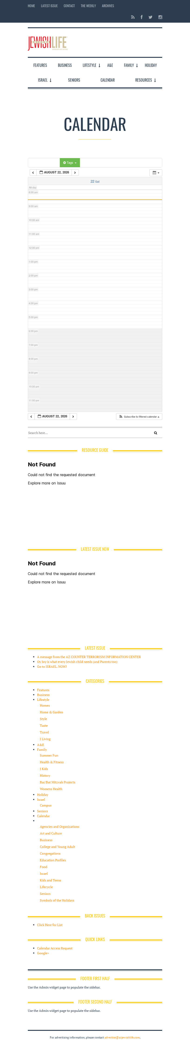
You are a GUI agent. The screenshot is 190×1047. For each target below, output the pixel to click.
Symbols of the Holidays (57, 900)
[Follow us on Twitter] (150, 17)
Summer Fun (49, 755)
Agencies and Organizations (59, 826)
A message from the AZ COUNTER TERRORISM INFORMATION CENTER (89, 657)
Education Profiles (53, 860)
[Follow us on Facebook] (141, 17)
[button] (139, 416)
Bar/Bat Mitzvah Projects (57, 782)
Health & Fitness (52, 762)
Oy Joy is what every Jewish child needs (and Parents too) (77, 661)
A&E (110, 65)
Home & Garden (51, 712)
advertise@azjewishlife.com (122, 1037)
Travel (44, 732)
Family (129, 65)
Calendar (108, 80)
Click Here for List (50, 925)
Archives (108, 5)
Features (40, 65)
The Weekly (88, 5)
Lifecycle (46, 887)
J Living (45, 739)
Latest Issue (49, 5)
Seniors (74, 80)
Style (43, 719)
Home (31, 5)
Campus (45, 805)
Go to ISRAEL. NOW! (52, 666)
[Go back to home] (48, 42)
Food (43, 867)
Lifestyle (89, 65)
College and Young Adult (57, 846)
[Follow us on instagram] (159, 17)
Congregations (50, 853)
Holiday (151, 65)
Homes (45, 705)
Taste (44, 725)
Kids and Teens (50, 880)
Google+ (43, 953)
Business (65, 65)
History (45, 775)
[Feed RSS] (132, 17)
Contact (69, 5)
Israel (43, 80)
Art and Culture (51, 833)
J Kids (44, 769)
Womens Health (51, 789)
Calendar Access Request (55, 948)
